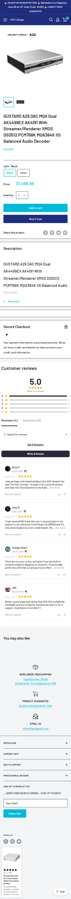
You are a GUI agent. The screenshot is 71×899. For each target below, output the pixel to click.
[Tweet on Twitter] (58, 232)
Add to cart (35, 207)
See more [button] (54, 487)
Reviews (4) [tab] (9, 420)
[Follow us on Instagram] (12, 841)
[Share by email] (65, 232)
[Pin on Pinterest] (52, 232)
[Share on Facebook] (45, 232)
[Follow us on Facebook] (5, 841)
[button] (34, 396)
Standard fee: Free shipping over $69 (35, 683)
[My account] (57, 20)
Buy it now (35, 218)
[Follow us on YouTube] (19, 841)
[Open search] (51, 20)
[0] (65, 20)
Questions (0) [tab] (32, 420)
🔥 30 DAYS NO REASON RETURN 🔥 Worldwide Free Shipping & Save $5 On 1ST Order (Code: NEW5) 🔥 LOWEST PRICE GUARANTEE (35, 7)
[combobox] (66, 434)
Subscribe (15, 813)
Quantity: (8, 195)
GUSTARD (8, 149)
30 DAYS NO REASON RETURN (35, 705)
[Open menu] (5, 19)
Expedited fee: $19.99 (36, 679)
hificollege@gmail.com (35, 728)
